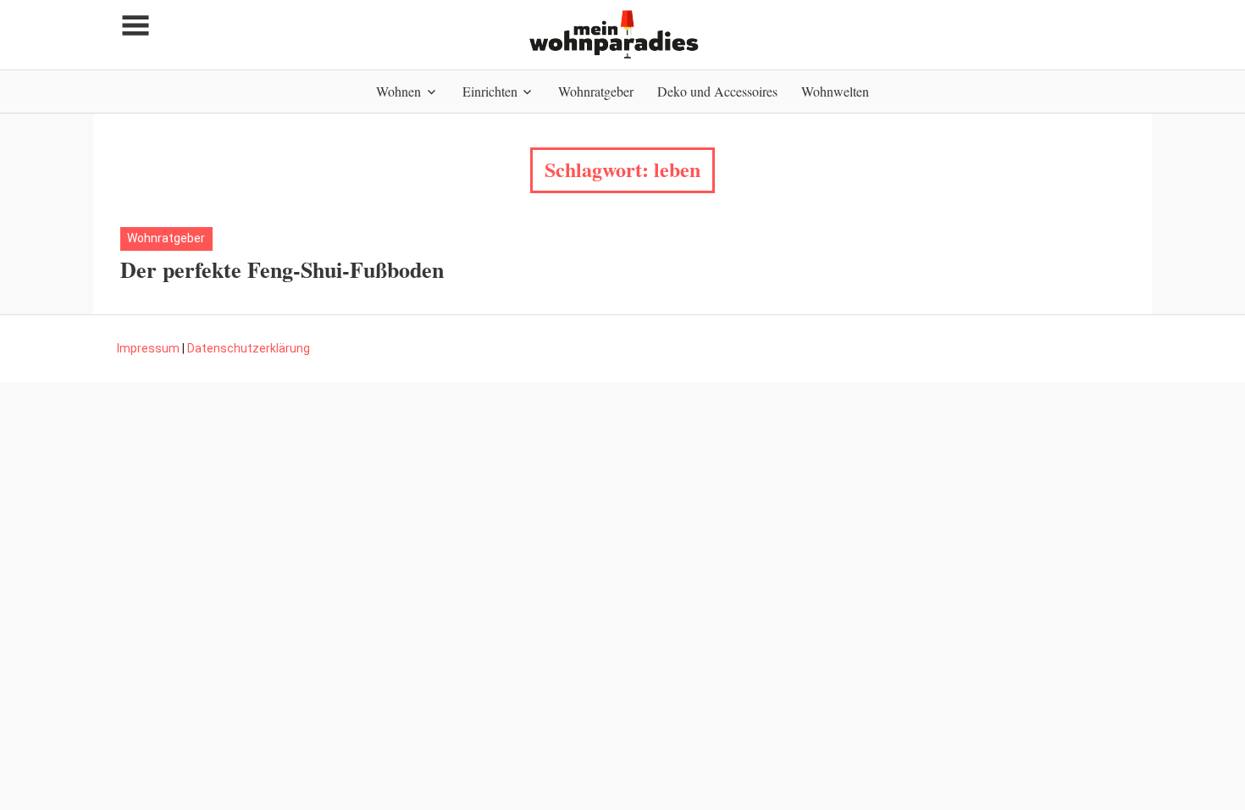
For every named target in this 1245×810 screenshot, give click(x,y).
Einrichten (489, 91)
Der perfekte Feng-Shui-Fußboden (282, 269)
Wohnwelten (835, 91)
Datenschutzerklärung (248, 348)
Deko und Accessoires (717, 91)
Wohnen (398, 91)
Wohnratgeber (596, 91)
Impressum (148, 348)
